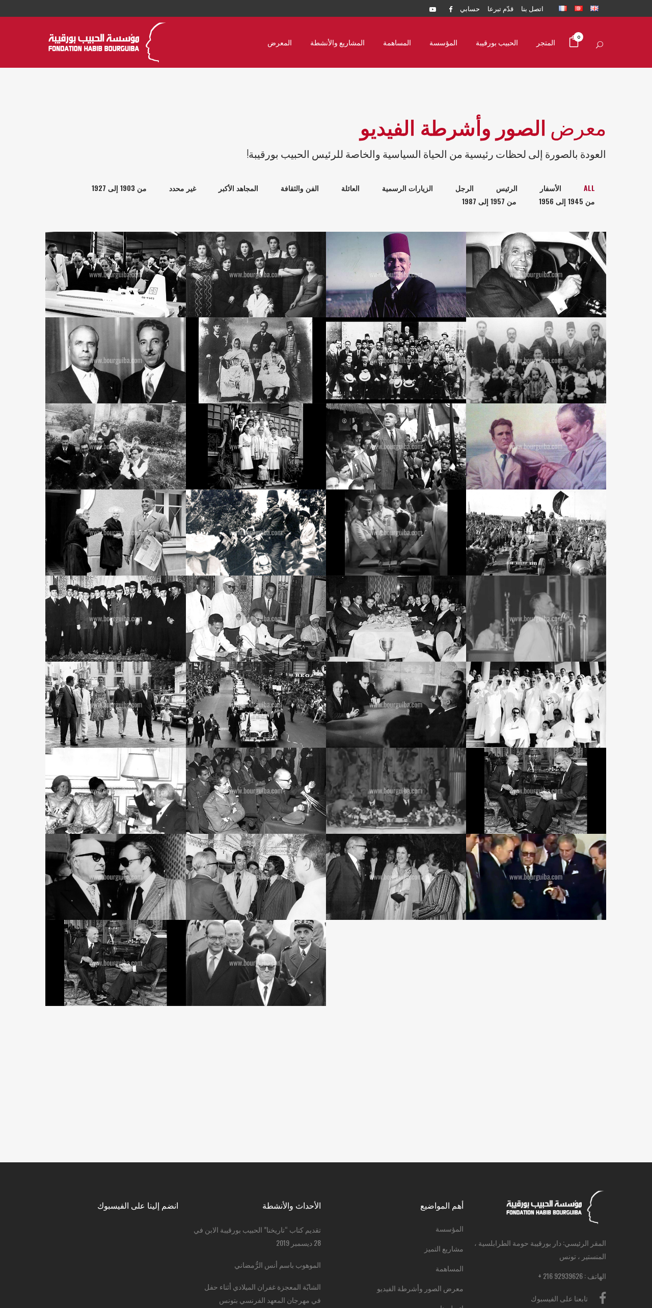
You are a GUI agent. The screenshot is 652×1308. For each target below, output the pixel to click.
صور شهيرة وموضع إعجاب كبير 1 (395, 249)
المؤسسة (450, 1228)
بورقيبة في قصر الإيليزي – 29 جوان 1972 (396, 765)
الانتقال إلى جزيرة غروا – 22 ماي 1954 (116, 507)
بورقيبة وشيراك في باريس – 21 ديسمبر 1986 (256, 937)
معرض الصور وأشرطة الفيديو (420, 1288)
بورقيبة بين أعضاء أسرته (255, 257)
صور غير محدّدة (116, 249)
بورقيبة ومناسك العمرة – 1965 (536, 679)
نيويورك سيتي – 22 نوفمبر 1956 (396, 593)
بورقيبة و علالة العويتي (115, 335)
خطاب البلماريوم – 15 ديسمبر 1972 (256, 765)
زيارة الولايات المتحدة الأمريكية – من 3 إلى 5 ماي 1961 (255, 679)
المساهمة (450, 1268)
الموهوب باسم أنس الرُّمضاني (277, 1264)
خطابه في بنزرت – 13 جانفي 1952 (396, 421)
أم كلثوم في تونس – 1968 (115, 765)
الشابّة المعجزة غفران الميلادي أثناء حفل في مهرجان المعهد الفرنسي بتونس (262, 1293)
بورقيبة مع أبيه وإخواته (256, 335)
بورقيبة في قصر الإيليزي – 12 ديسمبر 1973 (115, 937)
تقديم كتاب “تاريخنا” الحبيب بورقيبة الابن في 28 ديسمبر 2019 (257, 1236)
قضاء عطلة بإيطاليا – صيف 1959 (115, 679)
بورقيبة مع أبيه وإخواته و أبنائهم (535, 335)
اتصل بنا (532, 8)
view (235, 989)
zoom (274, 989)
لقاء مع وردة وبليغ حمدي (396, 852)
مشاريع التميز (444, 1248)
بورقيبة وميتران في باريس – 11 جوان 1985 (536, 851)
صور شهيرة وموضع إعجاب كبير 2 (536, 249)
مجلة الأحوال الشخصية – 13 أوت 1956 (256, 593)
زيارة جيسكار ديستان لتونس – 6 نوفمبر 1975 (536, 765)
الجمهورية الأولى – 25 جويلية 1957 (536, 593)
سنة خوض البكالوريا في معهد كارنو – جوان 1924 (395, 335)
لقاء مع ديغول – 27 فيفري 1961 (396, 679)
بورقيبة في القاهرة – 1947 (255, 429)
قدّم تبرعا (500, 8)
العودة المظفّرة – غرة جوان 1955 (256, 507)
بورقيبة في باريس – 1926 (116, 421)
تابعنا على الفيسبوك (559, 1298)
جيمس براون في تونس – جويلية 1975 (255, 852)
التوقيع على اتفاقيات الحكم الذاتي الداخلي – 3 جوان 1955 (396, 507)
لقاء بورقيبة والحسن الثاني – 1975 (116, 852)
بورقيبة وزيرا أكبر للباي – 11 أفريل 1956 (115, 593)
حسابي (470, 8)
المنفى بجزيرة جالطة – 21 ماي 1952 (536, 421)
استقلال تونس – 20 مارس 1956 (536, 507)
